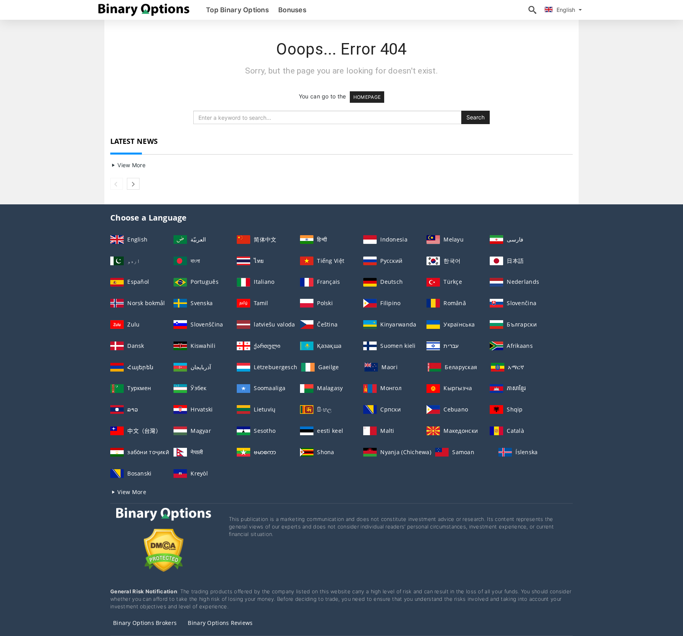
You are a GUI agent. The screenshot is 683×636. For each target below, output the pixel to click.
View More (130, 165)
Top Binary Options (237, 10)
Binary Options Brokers (145, 623)
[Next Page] (133, 184)
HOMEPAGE (367, 97)
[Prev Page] (116, 184)
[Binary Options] (163, 521)
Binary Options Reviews (220, 623)
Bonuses (292, 10)
